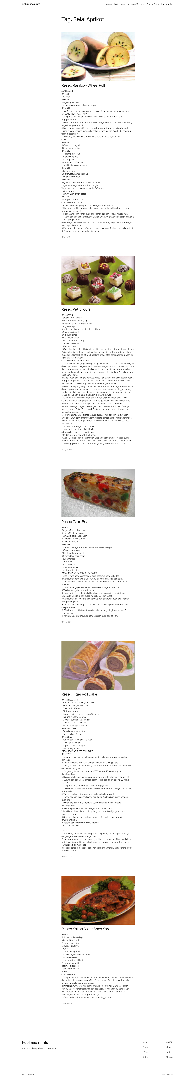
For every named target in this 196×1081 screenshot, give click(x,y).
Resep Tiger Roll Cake (79, 694)
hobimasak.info (31, 4)
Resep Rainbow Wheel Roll (83, 85)
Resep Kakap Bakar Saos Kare (85, 929)
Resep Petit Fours (76, 309)
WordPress (170, 1074)
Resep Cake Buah (76, 522)
